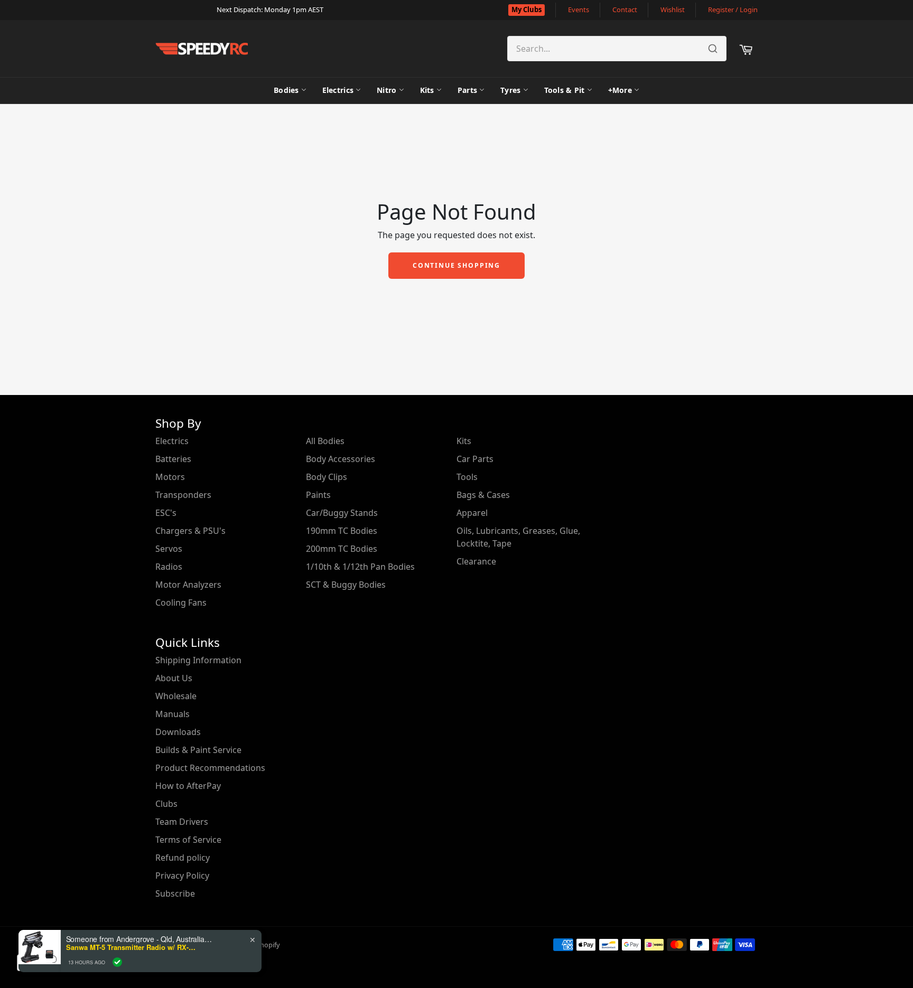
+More (620, 90)
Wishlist (672, 9)
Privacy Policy (182, 875)
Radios (168, 566)
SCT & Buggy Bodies (346, 584)
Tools (467, 477)
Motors (170, 477)
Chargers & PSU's (190, 531)
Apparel (472, 513)
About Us (173, 678)
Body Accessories (340, 459)
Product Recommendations (210, 768)
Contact (624, 9)
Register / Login (733, 9)
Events (578, 9)
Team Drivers (181, 821)
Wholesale (176, 696)
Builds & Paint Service (198, 750)
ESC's (165, 513)
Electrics (338, 90)
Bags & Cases (483, 495)
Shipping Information (198, 660)
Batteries (173, 459)
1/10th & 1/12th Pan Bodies (360, 566)
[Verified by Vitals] (117, 962)
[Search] (712, 48)
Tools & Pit (564, 90)
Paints (318, 495)
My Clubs (526, 9)
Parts (467, 90)
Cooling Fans (181, 602)
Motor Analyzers (188, 584)
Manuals (172, 714)
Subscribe (175, 893)
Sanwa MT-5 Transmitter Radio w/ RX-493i (132, 947)
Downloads (178, 732)
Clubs (166, 804)
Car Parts (474, 459)
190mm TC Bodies (341, 531)
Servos (168, 548)
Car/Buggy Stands (342, 513)
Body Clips (326, 477)
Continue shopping (456, 265)
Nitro (386, 90)
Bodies (286, 90)
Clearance (476, 561)
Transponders (183, 495)
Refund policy (182, 857)
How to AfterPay (188, 786)
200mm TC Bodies (341, 548)
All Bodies (325, 441)
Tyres (510, 90)
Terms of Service (188, 839)
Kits (427, 90)
